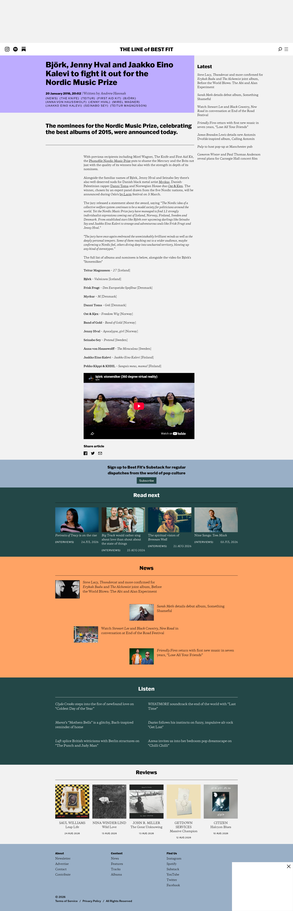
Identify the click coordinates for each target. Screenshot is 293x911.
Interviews (64, 542)
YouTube (173, 875)
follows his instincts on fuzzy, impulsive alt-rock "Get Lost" (190, 725)
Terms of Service (66, 901)
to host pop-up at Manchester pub (224, 147)
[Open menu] (286, 49)
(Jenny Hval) (99, 102)
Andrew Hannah (113, 93)
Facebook (173, 885)
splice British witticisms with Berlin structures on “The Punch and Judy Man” (97, 743)
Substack (173, 869)
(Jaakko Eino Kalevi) (64, 105)
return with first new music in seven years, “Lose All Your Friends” (228, 125)
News (52, 98)
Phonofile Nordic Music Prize (110, 161)
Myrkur (164, 182)
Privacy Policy (92, 901)
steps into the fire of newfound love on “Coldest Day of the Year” (94, 706)
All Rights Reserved (119, 901)
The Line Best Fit (146, 49)
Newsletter (63, 859)
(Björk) (129, 98)
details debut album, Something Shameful (227, 97)
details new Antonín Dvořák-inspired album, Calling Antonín (226, 137)
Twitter (172, 880)
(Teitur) (88, 98)
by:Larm (126, 194)
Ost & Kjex (175, 186)
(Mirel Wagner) (126, 102)
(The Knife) (69, 98)
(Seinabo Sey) (96, 105)
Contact (61, 869)
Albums (116, 875)
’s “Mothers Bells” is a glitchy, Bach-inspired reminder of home (94, 725)
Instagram (174, 859)
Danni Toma (119, 186)
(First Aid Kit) (109, 98)
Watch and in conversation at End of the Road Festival (227, 111)
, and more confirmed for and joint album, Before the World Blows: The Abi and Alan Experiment (230, 81)
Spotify (172, 864)
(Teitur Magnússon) (128, 105)
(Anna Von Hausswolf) (66, 102)
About (59, 853)
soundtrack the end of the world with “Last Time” (192, 706)
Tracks (116, 869)
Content (117, 853)
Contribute (63, 875)
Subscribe (146, 480)
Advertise (62, 864)
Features (117, 864)
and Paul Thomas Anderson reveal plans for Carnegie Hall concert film (228, 157)
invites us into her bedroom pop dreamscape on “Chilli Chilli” (190, 743)
